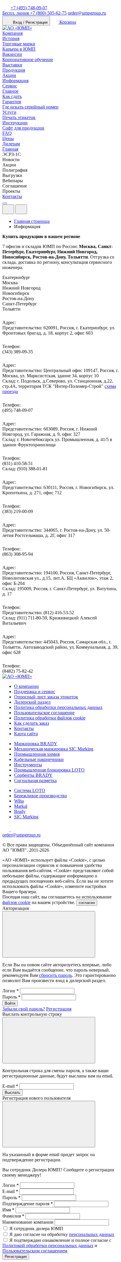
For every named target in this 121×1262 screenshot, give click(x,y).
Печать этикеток (19, 117)
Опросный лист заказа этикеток (46, 696)
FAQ (7, 133)
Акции (9, 75)
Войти (10, 1003)
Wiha (19, 800)
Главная (10, 149)
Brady (20, 811)
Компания (12, 33)
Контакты (12, 196)
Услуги (9, 112)
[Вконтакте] (14, 829)
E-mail (10, 1086)
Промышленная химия (37, 754)
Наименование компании (27, 1222)
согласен (87, 903)
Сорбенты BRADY (33, 775)
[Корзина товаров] (31, 210)
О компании (26, 686)
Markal (20, 806)
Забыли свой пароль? (23, 1008)
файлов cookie (16, 902)
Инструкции (15, 122)
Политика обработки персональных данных (58, 707)
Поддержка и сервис (34, 691)
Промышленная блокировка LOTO (49, 769)
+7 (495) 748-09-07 (29, 7)
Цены (8, 138)
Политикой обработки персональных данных (47, 1245)
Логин (10, 990)
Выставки (12, 64)
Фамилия (13, 1215)
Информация (15, 80)
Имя (8, 1209)
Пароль (11, 996)
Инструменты (28, 764)
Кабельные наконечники (39, 759)
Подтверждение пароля (27, 1203)
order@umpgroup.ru (87, 13)
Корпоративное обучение (27, 59)
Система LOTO (29, 790)
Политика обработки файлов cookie (49, 717)
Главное (10, 91)
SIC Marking (26, 816)
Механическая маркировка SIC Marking (53, 748)
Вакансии (12, 54)
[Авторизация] (8, 209)
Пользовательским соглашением (34, 1250)
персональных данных (91, 1234)
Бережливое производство (40, 795)
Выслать (12, 1092)
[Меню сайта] (21, 209)
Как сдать (12, 96)
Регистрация (58, 1008)
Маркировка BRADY (35, 743)
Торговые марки (18, 43)
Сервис (9, 85)
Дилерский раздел (32, 702)
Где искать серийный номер (30, 106)
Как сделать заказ (31, 723)
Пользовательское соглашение (44, 712)
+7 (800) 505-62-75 (34, 13)
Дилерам (11, 143)
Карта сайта (26, 733)
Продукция (13, 70)
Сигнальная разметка (35, 780)
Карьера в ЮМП (19, 49)
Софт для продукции (23, 127)
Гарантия (11, 101)
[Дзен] (6, 829)
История (10, 38)
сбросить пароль (55, 975)
